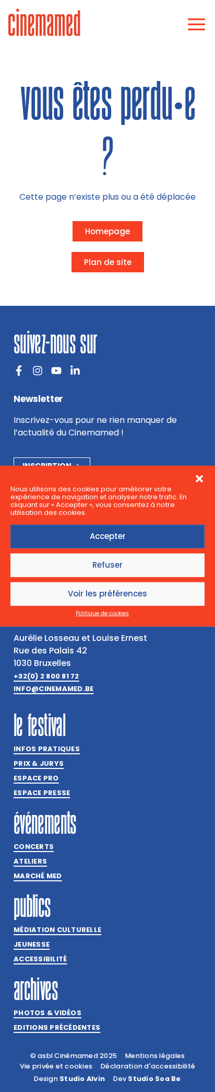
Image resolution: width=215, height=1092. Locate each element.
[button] (199, 478)
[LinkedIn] (75, 370)
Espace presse (42, 793)
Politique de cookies (102, 613)
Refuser (107, 564)
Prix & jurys (39, 763)
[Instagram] (37, 370)
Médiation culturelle (57, 930)
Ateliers (30, 861)
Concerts (34, 847)
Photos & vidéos (47, 1013)
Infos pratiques (47, 749)
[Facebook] (19, 370)
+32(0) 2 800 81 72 (46, 676)
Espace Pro (36, 778)
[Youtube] (56, 370)
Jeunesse (32, 944)
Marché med (38, 876)
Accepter (108, 536)
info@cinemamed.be (53, 689)
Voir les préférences (107, 593)
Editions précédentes (57, 1027)
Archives (36, 989)
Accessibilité (40, 959)
